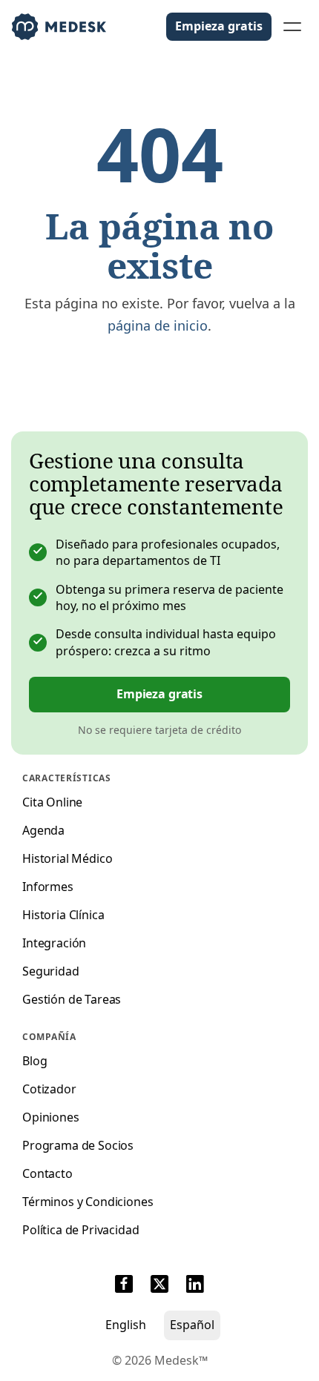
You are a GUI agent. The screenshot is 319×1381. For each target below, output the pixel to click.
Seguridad (50, 971)
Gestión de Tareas (71, 999)
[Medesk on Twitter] (159, 1286)
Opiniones (50, 1117)
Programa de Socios (78, 1145)
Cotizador (49, 1089)
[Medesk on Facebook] (124, 1286)
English (125, 1325)
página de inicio (158, 325)
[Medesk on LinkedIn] (195, 1286)
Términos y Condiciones (87, 1201)
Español (192, 1325)
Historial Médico (67, 858)
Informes (47, 886)
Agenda (43, 830)
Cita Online (52, 802)
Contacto (47, 1173)
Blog (34, 1061)
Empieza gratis (219, 26)
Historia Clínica (63, 915)
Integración (54, 943)
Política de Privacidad (80, 1230)
